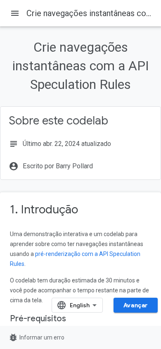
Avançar (135, 305)
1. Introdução (44, 209)
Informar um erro (36, 337)
